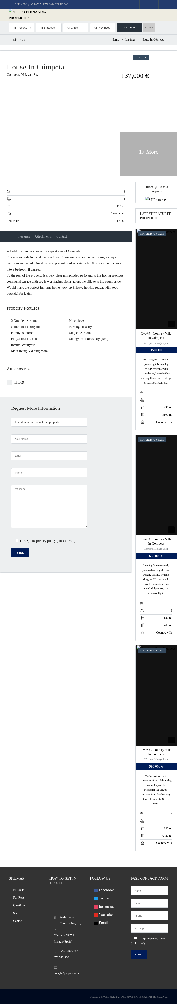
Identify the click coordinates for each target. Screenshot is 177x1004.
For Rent (18, 897)
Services (18, 913)
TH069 (19, 382)
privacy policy (46, 541)
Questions (19, 905)
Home (115, 39)
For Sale (18, 889)
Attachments (43, 236)
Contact (61, 236)
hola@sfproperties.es (66, 973)
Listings (130, 39)
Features (24, 236)
